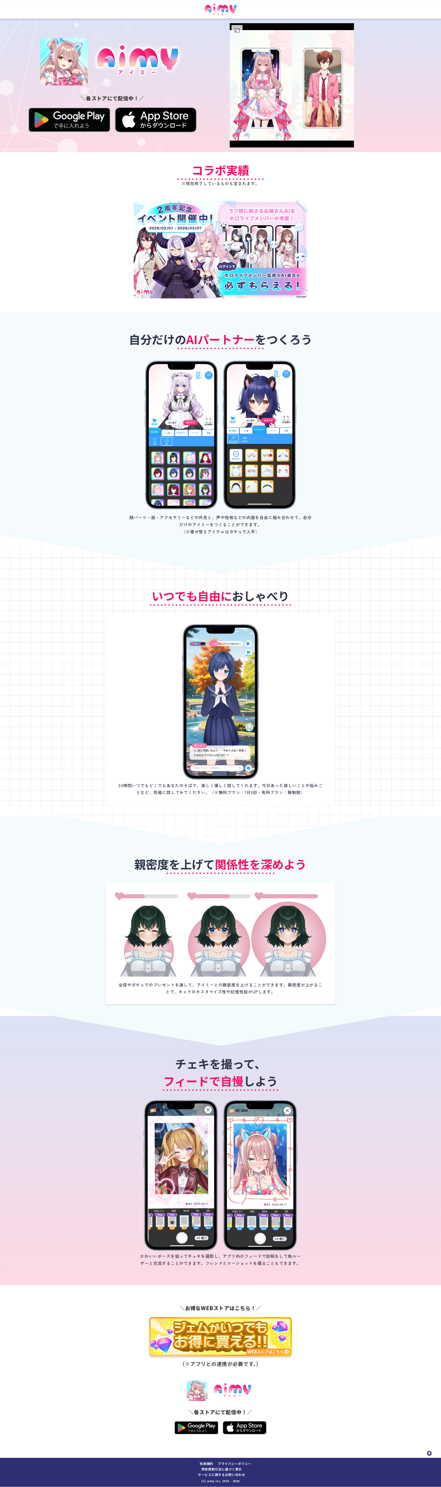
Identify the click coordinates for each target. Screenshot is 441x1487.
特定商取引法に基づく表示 (221, 1469)
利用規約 (206, 1464)
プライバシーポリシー (235, 1464)
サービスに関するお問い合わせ (221, 1475)
